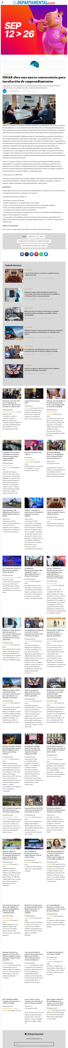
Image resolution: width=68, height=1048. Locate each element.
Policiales (28, 862)
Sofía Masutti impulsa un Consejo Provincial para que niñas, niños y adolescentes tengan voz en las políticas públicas (55, 855)
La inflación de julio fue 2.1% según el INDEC (55, 953)
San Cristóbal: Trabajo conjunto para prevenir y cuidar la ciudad (11, 1001)
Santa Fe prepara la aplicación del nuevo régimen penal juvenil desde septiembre (41, 369)
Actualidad (6, 74)
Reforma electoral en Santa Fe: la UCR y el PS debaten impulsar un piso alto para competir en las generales (11, 956)
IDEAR (42, 236)
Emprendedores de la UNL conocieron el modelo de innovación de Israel (34, 810)
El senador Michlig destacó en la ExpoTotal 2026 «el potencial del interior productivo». (55, 455)
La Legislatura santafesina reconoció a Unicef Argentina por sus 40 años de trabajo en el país (41, 350)
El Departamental (14, 91)
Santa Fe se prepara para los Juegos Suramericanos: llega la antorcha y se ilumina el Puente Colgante (34, 909)
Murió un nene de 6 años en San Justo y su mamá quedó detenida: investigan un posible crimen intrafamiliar (41, 313)
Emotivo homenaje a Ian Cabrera (33, 453)
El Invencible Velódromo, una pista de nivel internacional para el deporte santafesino (55, 633)
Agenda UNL (32, 236)
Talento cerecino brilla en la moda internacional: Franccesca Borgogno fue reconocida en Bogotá (56, 403)
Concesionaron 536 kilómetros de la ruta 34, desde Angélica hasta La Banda (11, 513)
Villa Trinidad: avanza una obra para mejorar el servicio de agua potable (11, 810)
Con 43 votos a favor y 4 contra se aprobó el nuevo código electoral (41, 274)
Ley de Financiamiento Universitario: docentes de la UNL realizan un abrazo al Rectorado (56, 749)
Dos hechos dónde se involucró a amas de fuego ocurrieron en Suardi (56, 810)
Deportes (28, 581)
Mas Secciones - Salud (10, 412)
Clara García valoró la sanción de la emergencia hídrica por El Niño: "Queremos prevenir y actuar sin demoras (34, 956)
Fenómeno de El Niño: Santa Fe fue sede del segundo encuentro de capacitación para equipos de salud (33, 750)
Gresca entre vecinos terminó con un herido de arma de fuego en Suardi (34, 1001)
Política (28, 408)
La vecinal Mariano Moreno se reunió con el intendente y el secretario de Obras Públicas (56, 908)
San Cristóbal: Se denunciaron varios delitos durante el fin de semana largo (33, 854)
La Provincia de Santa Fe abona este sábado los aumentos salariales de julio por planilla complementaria (11, 909)
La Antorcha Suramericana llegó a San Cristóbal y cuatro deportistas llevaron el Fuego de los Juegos (33, 572)
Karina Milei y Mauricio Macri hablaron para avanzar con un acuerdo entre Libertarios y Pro (55, 1002)
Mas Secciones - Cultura (10, 577)
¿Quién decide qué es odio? (32, 402)
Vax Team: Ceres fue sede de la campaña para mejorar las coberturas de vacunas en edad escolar (11, 403)
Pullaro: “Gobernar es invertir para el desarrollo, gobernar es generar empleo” (34, 513)
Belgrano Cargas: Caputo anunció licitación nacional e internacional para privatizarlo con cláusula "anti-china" (43, 332)
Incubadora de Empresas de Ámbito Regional (34, 241)
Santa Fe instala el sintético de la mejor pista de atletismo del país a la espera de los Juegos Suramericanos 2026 (11, 855)
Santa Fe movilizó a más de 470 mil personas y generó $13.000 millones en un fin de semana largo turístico (11, 750)
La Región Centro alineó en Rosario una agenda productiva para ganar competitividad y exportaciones (10, 456)
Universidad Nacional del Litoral (34, 245)
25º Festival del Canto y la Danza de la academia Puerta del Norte (11, 570)
